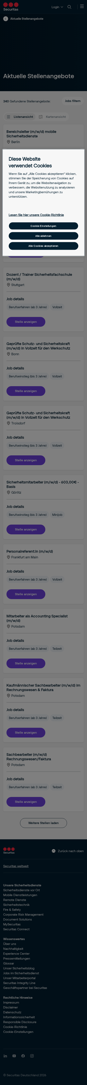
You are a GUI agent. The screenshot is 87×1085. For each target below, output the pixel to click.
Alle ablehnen (43, 236)
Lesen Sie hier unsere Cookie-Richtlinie (36, 215)
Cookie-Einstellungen (43, 226)
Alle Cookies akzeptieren (43, 246)
